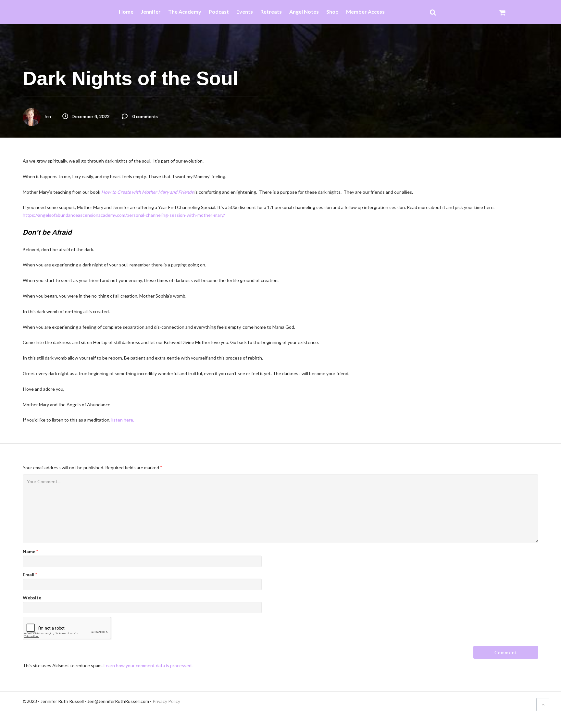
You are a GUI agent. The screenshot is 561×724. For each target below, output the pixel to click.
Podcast (219, 12)
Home (126, 12)
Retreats (271, 12)
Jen (47, 116)
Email (30, 574)
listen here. (122, 420)
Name (30, 551)
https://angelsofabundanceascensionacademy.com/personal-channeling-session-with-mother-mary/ (124, 215)
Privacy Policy (166, 701)
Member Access (365, 12)
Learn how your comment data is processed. (148, 665)
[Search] (433, 12)
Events (244, 12)
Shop (332, 12)
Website (32, 597)
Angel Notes (304, 12)
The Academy (184, 12)
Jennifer (151, 12)
